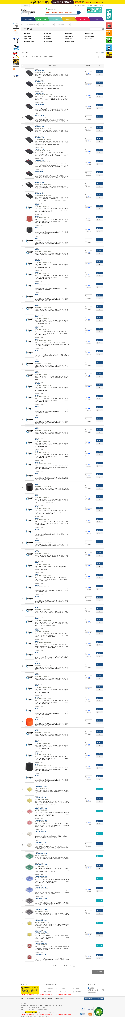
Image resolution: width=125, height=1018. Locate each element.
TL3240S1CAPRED (41, 809)
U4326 (37, 473)
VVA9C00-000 (39, 194)
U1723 (37, 686)
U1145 (37, 731)
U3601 (37, 552)
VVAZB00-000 (39, 138)
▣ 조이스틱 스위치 (89, 33)
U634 (37, 283)
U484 (37, 417)
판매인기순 (33, 56)
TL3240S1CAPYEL (41, 786)
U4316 (37, 496)
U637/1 (37, 261)
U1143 (37, 753)
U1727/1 (38, 663)
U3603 (37, 529)
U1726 (37, 675)
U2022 (37, 641)
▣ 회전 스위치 (47, 36)
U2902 (37, 574)
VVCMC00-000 (39, 115)
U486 (37, 395)
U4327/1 (38, 462)
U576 (37, 328)
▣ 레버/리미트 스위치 (90, 36)
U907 (37, 205)
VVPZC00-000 (39, 71)
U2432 (37, 619)
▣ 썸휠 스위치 (27, 38)
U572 (37, 350)
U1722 (37, 697)
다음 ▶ (74, 966)
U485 (37, 406)
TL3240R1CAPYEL (41, 921)
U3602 (37, 540)
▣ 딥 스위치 (27, 33)
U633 (37, 294)
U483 (37, 429)
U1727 (37, 652)
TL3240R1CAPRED (41, 943)
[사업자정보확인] (43, 1005)
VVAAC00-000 (39, 182)
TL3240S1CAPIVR (41, 831)
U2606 (37, 585)
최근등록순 (27, 56)
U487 (37, 373)
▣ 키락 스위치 (47, 38)
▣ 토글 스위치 (88, 38)
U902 (37, 227)
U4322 (37, 484)
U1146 (37, 719)
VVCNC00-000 (39, 104)
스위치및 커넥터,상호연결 (30, 24)
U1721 (37, 708)
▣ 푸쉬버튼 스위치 (69, 33)
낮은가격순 (38, 56)
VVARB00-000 (39, 171)
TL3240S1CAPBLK (41, 898)
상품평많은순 (50, 56)
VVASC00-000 (39, 149)
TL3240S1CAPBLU (41, 876)
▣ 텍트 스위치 (47, 33)
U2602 (37, 596)
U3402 (37, 563)
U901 (37, 238)
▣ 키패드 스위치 (68, 38)
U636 (37, 272)
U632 (37, 305)
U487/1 (37, 384)
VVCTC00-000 (39, 93)
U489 (37, 361)
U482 (37, 440)
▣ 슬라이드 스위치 (69, 36)
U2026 (37, 630)
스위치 (43, 24)
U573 (37, 339)
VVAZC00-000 (39, 127)
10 (71, 965)
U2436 (37, 607)
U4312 (37, 507)
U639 (37, 250)
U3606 (37, 518)
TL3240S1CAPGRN (41, 854)
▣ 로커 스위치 (27, 36)
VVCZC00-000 (39, 82)
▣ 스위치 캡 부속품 (69, 41)
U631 (37, 317)
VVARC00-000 (39, 160)
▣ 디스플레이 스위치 (29, 41)
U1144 (37, 742)
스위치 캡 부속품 (61, 24)
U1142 (37, 764)
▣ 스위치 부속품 (48, 41)
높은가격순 (44, 56)
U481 (37, 451)
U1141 (37, 775)
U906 (37, 216)
